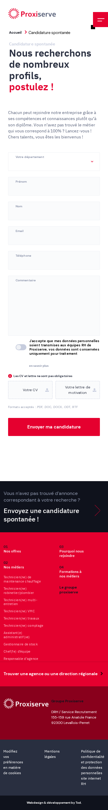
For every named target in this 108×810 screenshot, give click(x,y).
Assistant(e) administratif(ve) (17, 635)
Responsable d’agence (21, 659)
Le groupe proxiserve (68, 590)
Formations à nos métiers (70, 571)
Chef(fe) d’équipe (17, 652)
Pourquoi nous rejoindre (71, 551)
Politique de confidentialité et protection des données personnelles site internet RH (92, 767)
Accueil (15, 32)
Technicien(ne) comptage (23, 626)
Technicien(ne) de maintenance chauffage (22, 579)
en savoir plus (39, 366)
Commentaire (26, 280)
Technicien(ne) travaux (21, 618)
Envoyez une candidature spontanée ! (42, 506)
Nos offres (12, 548)
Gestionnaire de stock (21, 644)
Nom (19, 206)
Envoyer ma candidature (54, 427)
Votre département (30, 157)
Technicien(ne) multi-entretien (20, 602)
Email (20, 231)
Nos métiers (14, 564)
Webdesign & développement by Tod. (54, 803)
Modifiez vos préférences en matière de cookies (13, 762)
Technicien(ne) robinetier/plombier (19, 591)
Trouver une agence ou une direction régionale (51, 673)
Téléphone (23, 255)
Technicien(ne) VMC (19, 611)
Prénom (21, 181)
